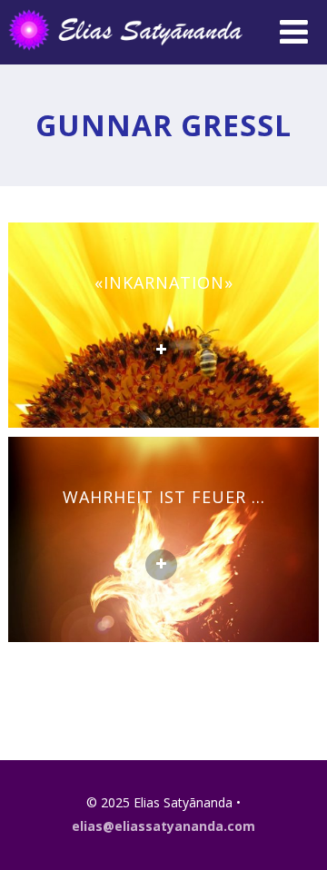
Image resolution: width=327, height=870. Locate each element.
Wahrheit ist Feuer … (164, 497)
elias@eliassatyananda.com (163, 826)
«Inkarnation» (163, 282)
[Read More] (161, 350)
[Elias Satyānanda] (137, 54)
